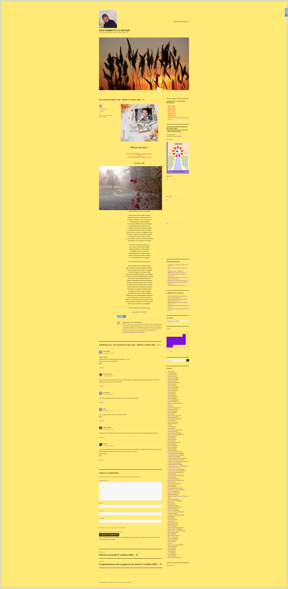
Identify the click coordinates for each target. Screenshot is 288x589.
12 (174, 341)
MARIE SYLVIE (171, 296)
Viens (169, 549)
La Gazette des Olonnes (173, 453)
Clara (169, 398)
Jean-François (171, 442)
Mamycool (170, 494)
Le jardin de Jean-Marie (173, 469)
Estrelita (170, 411)
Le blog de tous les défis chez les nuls (176, 461)
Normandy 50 (171, 521)
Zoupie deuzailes (172, 557)
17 (168, 343)
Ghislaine (170, 431)
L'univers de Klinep (172, 452)
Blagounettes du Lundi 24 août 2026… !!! (177, 272)
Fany (169, 420)
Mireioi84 (170, 508)
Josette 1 (170, 445)
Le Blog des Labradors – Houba (175, 466)
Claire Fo (170, 396)
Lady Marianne (171, 456)
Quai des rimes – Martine (174, 530)
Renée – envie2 (171, 537)
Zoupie (169, 556)
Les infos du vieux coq (173, 480)
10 (168, 341)
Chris (169, 393)
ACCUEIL (101, 115)
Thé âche (170, 546)
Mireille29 (170, 505)
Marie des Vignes (172, 501)
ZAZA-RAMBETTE (103, 109)
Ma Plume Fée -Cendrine (173, 489)
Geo (169, 428)
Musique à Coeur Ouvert (173, 515)
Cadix (169, 384)
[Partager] (286, 15)
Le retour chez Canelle (173, 472)
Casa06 (169, 385)
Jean (169, 441)
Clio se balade (171, 400)
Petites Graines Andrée (173, 527)
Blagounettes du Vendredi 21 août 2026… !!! (178, 280)
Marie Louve (171, 502)
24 (168, 346)
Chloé (169, 392)
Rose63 (169, 540)
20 (177, 343)
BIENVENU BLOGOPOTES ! (181, 22)
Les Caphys (170, 478)
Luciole (169, 485)
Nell (169, 516)
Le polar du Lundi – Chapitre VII (175, 271)
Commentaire (103, 480)
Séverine (170, 543)
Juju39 (169, 448)
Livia (104, 409)
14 (181, 341)
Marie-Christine (107, 427)
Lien (100, 113)
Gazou (169, 426)
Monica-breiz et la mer (173, 512)
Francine (170, 425)
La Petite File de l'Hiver (173, 455)
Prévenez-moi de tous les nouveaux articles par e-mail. (111, 532)
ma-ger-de (170, 491)
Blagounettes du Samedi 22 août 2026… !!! (178, 277)
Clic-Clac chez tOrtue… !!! (174, 279)
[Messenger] (286, 12)
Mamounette (171, 493)
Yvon (169, 553)
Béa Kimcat (170, 378)
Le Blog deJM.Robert (172, 464)
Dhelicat (170, 404)
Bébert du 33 (171, 379)
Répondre (102, 367)
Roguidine (170, 538)
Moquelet (170, 513)
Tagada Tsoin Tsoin (172, 545)
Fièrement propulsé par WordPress (123, 582)
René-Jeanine (171, 535)
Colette (169, 401)
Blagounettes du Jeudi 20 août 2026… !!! (177, 285)
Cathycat (170, 389)
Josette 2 (170, 447)
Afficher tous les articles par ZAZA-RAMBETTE (133, 332)
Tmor (169, 548)
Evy (168, 414)
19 (174, 343)
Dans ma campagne (172, 403)
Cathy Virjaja (171, 387)
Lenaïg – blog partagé (173, 475)
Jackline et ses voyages (173, 434)
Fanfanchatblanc (172, 419)
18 (171, 343)
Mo (168, 305)
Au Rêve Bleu (171, 376)
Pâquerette (170, 524)
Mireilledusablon (172, 507)
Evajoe (169, 412)
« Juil (171, 351)
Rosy (169, 541)
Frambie (170, 423)
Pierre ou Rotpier (172, 529)
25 (171, 346)
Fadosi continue (171, 415)
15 (184, 341)
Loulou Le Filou (171, 483)
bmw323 (170, 381)
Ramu (169, 534)
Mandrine (170, 499)
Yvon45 (169, 554)
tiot (168, 308)
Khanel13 (170, 450)
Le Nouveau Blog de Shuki (174, 471)
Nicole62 (170, 519)
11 (171, 341)
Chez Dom (170, 390)
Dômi (169, 406)
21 (181, 343)
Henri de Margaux (172, 433)
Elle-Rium (170, 409)
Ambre (169, 373)
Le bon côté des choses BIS (174, 467)
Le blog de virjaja (172, 463)
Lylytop (169, 486)
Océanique (170, 523)
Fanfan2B (170, 417)
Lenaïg (169, 474)
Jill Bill (169, 444)
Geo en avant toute (172, 430)
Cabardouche (171, 382)
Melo (169, 504)
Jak (168, 437)
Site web (101, 518)
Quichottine (170, 532)
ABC (169, 371)
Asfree (169, 374)
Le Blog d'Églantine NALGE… (174, 458)
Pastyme (170, 526)
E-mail (101, 510)
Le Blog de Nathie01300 (173, 460)
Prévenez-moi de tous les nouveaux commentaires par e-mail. (112, 527)
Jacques (169, 436)
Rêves (180, 136)
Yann (169, 551)
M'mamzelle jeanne (172, 488)
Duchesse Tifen (171, 408)
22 (184, 343)
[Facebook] (286, 9)
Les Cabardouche (172, 477)
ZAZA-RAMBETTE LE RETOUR (114, 30)
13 (177, 341)
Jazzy (169, 439)
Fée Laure (170, 422)
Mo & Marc (170, 510)
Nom (101, 503)
